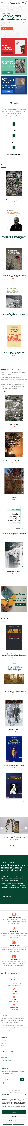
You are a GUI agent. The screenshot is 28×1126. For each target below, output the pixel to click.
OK (22, 1079)
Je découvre (20, 27)
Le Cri (14, 142)
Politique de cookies (7, 1124)
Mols (14, 131)
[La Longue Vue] (14, 148)
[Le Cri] (14, 136)
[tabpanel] (14, 21)
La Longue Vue (14, 154)
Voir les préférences (14, 1120)
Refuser (14, 1116)
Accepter (14, 1112)
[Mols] (14, 124)
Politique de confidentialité (18, 1124)
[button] (25, 1095)
